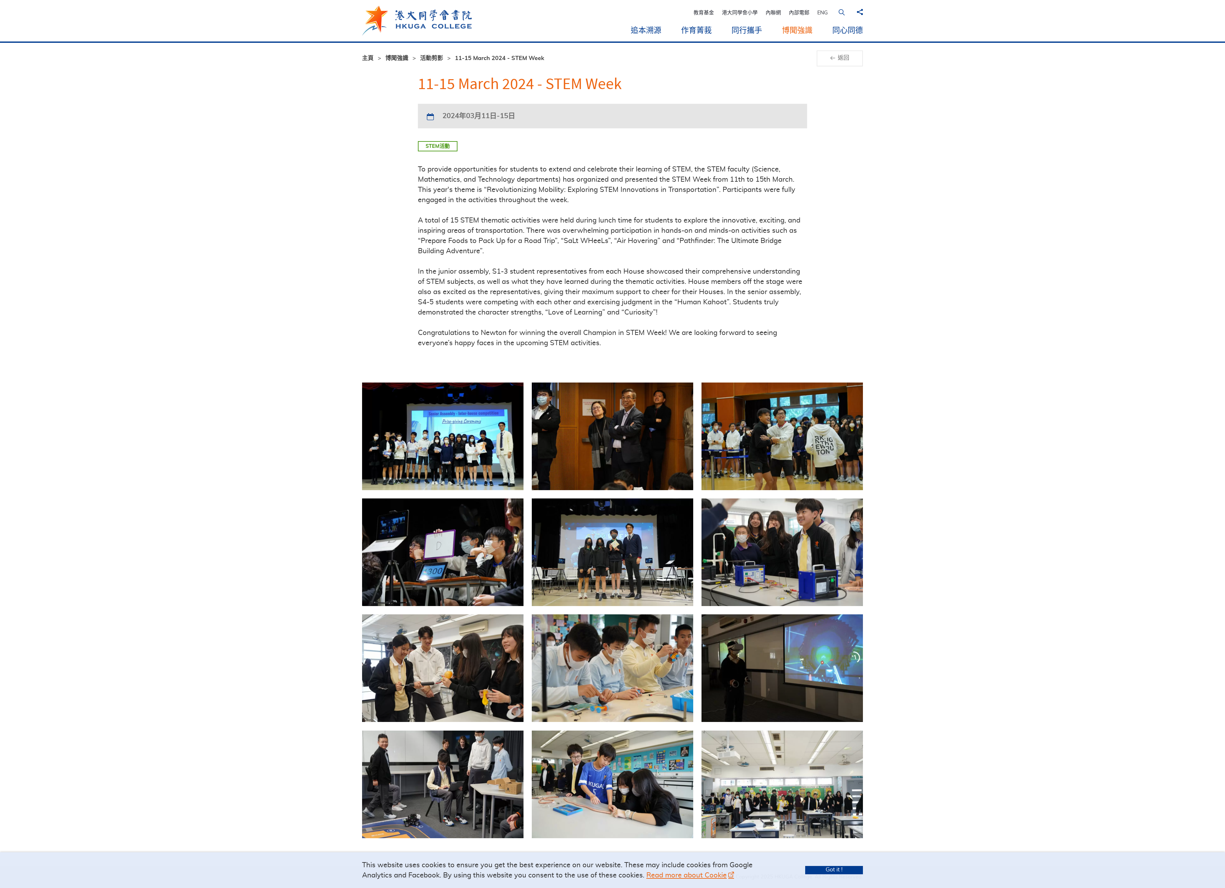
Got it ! (834, 870)
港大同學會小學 (740, 12)
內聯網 (773, 12)
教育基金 (704, 12)
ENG (822, 12)
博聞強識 (797, 30)
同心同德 (847, 30)
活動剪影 (431, 58)
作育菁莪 (696, 30)
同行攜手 (746, 30)
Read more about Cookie (686, 875)
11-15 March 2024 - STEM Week (499, 58)
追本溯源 (646, 30)
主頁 (368, 58)
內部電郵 (799, 12)
